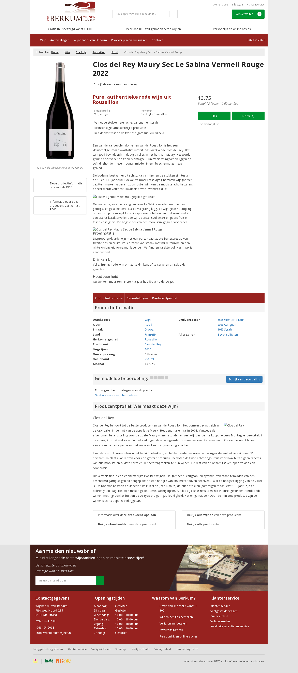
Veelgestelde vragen (224, 611)
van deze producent (127, 524)
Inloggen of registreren (48, 649)
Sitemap (120, 649)
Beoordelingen (137, 298)
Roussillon (99, 52)
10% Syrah (225, 329)
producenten (204, 524)
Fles (214, 116)
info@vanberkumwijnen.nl (53, 633)
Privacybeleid (219, 616)
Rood (114, 52)
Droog (149, 329)
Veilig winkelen (220, 621)
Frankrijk (81, 52)
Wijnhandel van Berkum (90, 40)
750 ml (149, 359)
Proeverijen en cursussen (129, 40)
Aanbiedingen (60, 40)
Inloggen (237, 4)
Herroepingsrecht (187, 649)
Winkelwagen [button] (248, 14)
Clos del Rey (153, 344)
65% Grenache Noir (231, 320)
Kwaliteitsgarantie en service (229, 626)
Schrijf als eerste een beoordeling (115, 84)
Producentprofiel (164, 298)
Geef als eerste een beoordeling (116, 395)
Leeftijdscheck (140, 649)
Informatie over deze (127, 515)
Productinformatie (109, 298)
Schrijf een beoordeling (244, 379)
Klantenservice (256, 4)
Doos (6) (248, 116)
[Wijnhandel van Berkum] (71, 11)
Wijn (43, 40)
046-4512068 (220, 4)
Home (54, 52)
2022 (148, 349)
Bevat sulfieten (228, 334)
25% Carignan (227, 324)
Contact (157, 40)
